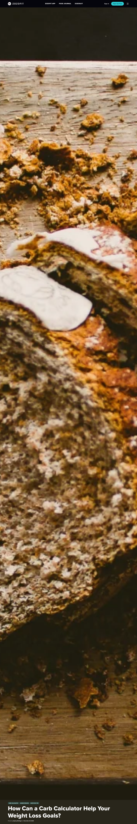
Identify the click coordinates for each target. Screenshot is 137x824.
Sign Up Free (117, 3)
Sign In (106, 3)
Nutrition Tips (34, 803)
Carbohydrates (24, 803)
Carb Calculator (13, 803)
